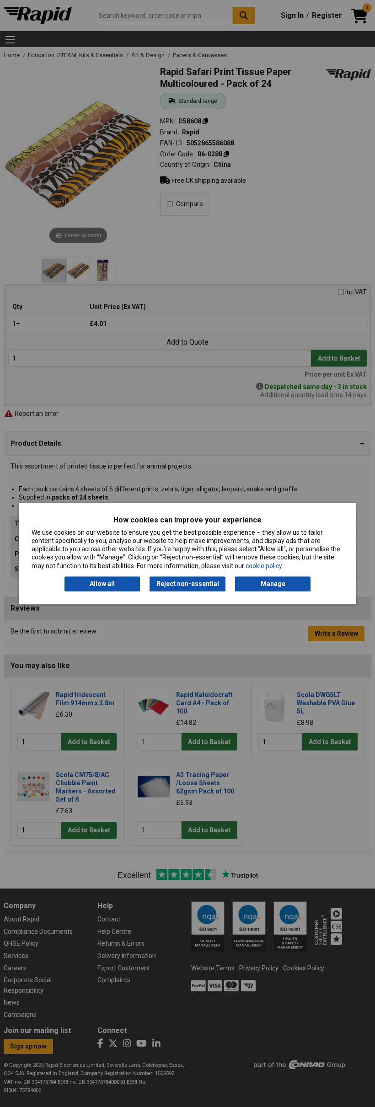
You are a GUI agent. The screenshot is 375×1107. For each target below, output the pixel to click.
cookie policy (264, 565)
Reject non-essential (187, 583)
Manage (273, 583)
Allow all (102, 583)
